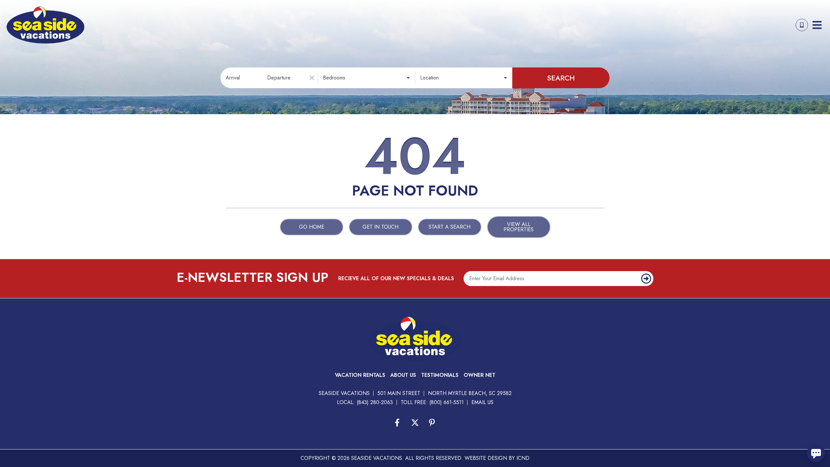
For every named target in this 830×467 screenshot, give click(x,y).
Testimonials (439, 375)
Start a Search (449, 227)
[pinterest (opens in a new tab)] (432, 422)
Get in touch (380, 227)
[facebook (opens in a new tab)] (398, 422)
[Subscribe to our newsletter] (646, 278)
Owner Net (479, 375)
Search (561, 78)
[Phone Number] (802, 25)
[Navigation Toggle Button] (817, 24)
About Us (403, 375)
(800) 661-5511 (446, 402)
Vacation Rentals (360, 375)
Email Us (482, 402)
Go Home (311, 227)
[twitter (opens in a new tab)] (415, 422)
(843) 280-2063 (375, 402)
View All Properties (519, 227)
